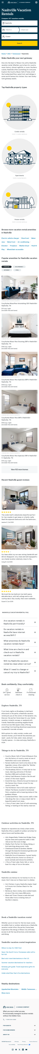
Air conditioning (23, 242)
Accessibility (12, 1044)
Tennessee (16, 54)
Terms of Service (33, 1041)
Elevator (5, 246)
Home (4, 54)
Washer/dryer (24, 246)
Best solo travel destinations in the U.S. (15, 958)
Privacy (24, 1041)
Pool (17, 270)
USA (9, 54)
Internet (7, 270)
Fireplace (13, 246)
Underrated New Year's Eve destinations (16, 973)
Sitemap (17, 1041)
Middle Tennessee (28, 989)
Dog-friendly (19, 266)
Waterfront (11, 242)
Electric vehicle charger (10, 238)
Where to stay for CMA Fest (12, 948)
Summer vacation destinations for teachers (17, 963)
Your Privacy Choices (23, 1044)
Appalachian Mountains (10, 989)
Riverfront (25, 238)
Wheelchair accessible (15, 249)
